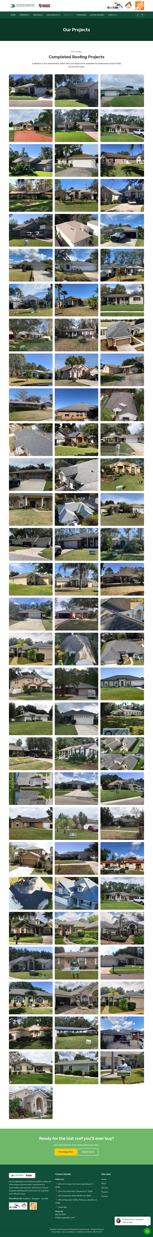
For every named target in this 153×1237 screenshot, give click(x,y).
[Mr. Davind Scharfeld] (122, 998)
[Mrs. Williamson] (76, 1067)
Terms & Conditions (68, 1232)
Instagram (36, 1198)
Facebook (26, 1198)
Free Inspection (65, 1152)
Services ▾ (38, 15)
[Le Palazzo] (76, 928)
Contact (112, 15)
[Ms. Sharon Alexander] (122, 1067)
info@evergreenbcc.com (65, 1218)
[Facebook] (137, 15)
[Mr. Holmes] (31, 1032)
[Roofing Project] (31, 90)
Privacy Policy (56, 1232)
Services (104, 1188)
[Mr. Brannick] (122, 963)
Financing (81, 15)
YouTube (44, 1198)
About (103, 1183)
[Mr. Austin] (76, 963)
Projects (68, 15)
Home (13, 15)
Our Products (53, 15)
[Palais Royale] (31, 1102)
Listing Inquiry (97, 15)
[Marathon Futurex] (122, 928)
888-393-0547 (60, 1214)
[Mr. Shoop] (76, 1032)
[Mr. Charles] (31, 998)
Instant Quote (88, 1152)
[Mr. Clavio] (76, 998)
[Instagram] (142, 15)
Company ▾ (24, 15)
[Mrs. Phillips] (31, 1067)
